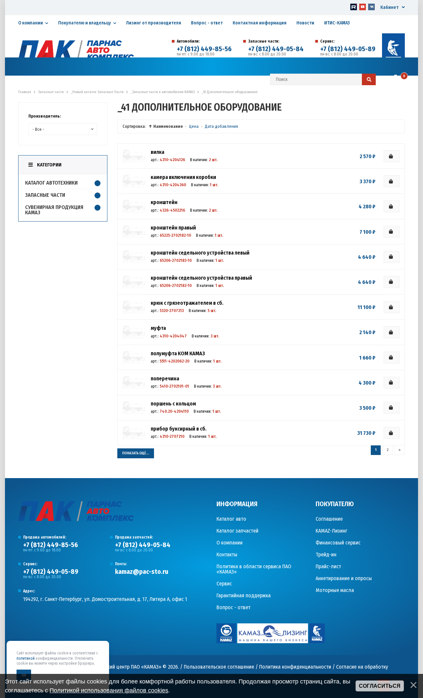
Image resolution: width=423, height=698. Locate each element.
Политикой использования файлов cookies (109, 690)
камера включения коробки (183, 177)
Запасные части (45, 195)
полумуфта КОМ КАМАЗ (178, 353)
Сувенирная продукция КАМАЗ (54, 210)
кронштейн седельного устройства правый (201, 278)
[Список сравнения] (385, 80)
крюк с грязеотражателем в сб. (187, 303)
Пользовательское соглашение (219, 667)
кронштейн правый (173, 228)
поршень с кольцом (173, 404)
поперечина (165, 378)
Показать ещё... (135, 453)
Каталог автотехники (51, 183)
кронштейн (164, 202)
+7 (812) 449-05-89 (347, 49)
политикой (26, 658)
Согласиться (380, 686)
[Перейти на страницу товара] (133, 156)
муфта (158, 328)
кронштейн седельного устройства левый (200, 253)
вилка (157, 152)
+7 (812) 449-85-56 (204, 49)
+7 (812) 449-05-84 (276, 49)
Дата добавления (221, 126)
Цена (194, 126)
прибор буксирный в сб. (179, 429)
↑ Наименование (165, 126)
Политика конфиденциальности (295, 667)
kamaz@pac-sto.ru (141, 571)
